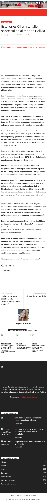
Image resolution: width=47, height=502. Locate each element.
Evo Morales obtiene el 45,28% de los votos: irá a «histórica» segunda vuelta (38, 348)
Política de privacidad (30, 496)
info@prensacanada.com (28, 397)
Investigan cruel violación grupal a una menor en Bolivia (23, 347)
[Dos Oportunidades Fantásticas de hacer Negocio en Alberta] (7, 421)
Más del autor (32, 330)
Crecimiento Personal (8, 484)
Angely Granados (9, 35)
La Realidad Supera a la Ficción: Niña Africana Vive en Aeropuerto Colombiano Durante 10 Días (8, 349)
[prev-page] (22, 357)
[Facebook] (3, 40)
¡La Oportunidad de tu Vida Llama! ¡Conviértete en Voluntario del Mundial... (29, 431)
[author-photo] (23, 315)
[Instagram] (21, 402)
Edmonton (4, 473)
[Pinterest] (14, 40)
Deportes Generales (8, 480)
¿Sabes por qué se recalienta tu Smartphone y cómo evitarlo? (10, 300)
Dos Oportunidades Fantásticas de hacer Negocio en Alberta (29, 419)
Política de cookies (15, 496)
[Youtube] (31, 402)
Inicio (2, 18)
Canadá (4, 466)
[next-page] (25, 357)
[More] (25, 40)
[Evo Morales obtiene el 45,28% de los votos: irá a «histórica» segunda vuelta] (39, 339)
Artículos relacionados (17, 330)
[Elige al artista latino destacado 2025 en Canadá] (7, 445)
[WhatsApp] (20, 40)
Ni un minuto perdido (36, 296)
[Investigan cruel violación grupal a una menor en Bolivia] (24, 339)
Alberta (19, 343)
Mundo (3, 469)
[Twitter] (9, 40)
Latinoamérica (11, 18)
